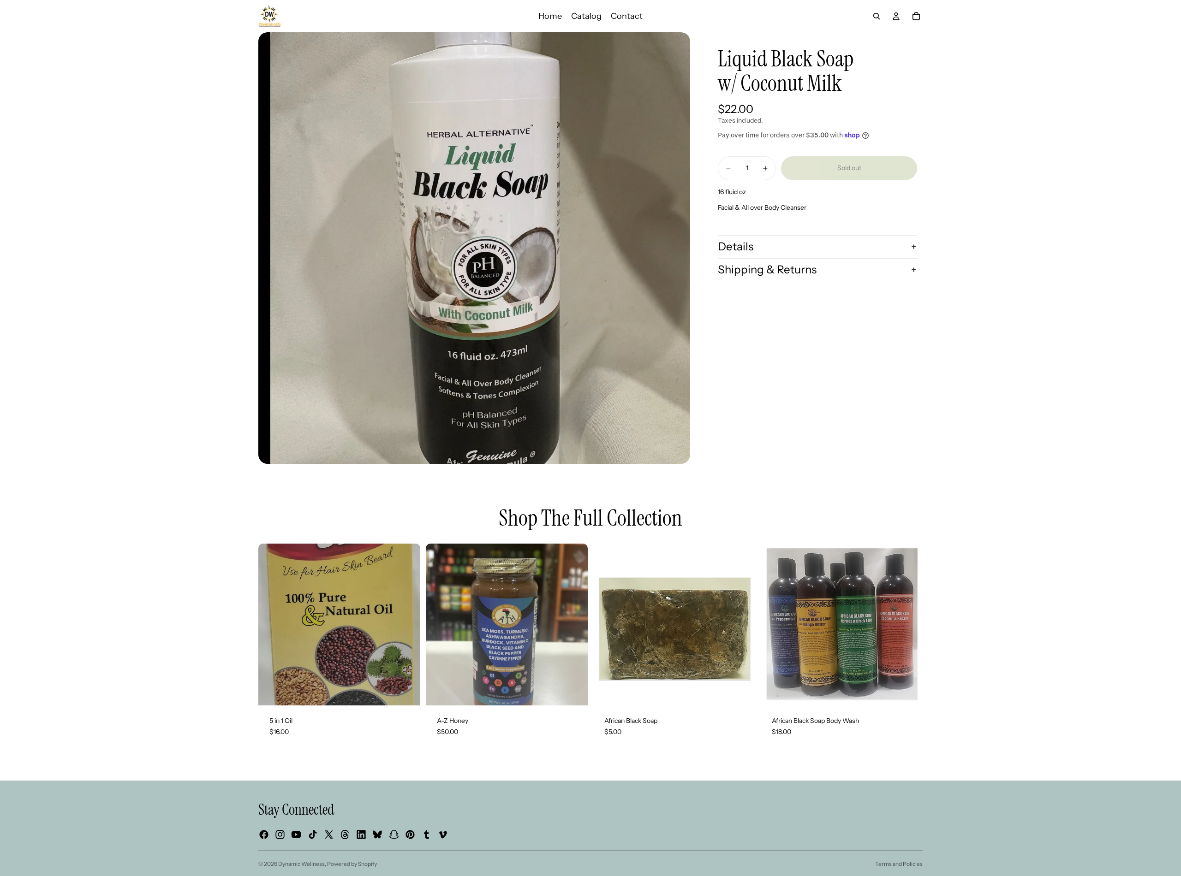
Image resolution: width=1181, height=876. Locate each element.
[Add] (406, 691)
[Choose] (908, 691)
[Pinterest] (410, 834)
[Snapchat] (394, 834)
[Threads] (345, 834)
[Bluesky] (377, 834)
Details (735, 246)
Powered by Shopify (352, 863)
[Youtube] (296, 834)
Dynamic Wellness (301, 863)
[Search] (876, 16)
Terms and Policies (899, 863)
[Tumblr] (426, 834)
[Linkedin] (361, 834)
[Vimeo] (442, 834)
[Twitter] (328, 834)
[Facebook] (263, 834)
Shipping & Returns (767, 269)
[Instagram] (280, 834)
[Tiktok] (312, 834)
